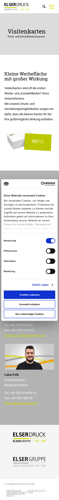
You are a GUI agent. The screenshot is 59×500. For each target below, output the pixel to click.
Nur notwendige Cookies (29, 313)
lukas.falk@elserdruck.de (20, 403)
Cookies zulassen (30, 294)
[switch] (50, 250)
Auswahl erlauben (29, 304)
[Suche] (42, 6)
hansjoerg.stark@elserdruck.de (24, 335)
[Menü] (50, 6)
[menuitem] (42, 6)
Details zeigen (40, 284)
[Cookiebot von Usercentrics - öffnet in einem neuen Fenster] (41, 184)
